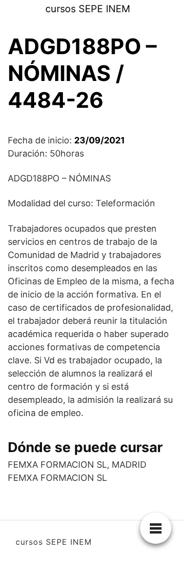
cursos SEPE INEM (87, 9)
